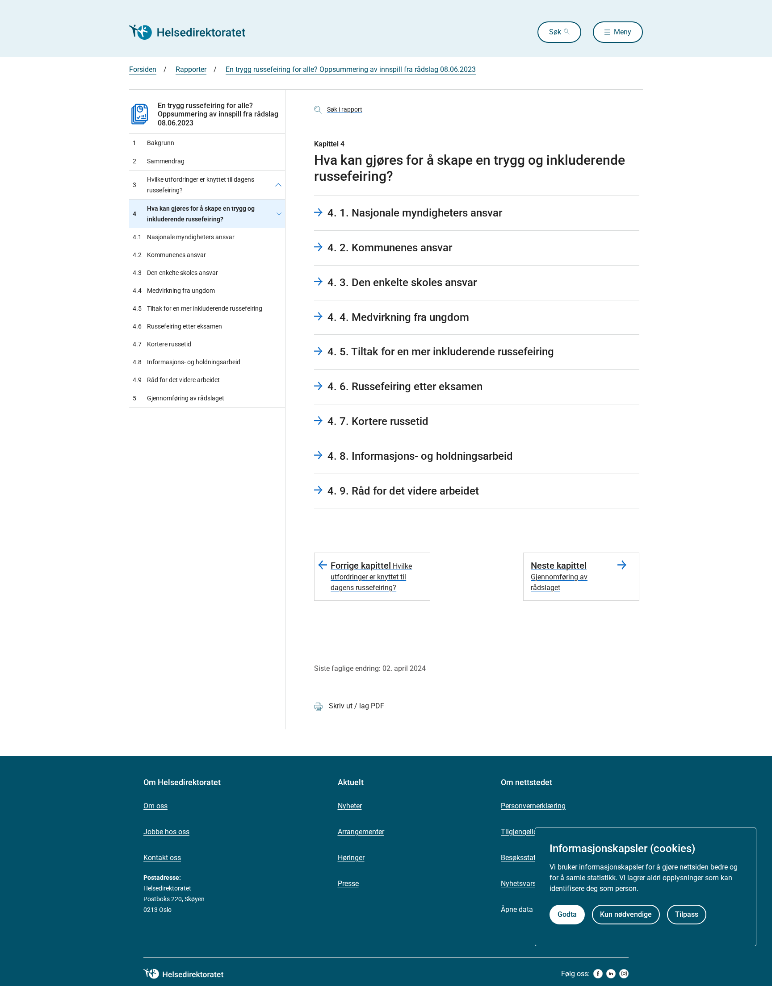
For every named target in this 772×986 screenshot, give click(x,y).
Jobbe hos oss (166, 832)
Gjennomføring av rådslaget (178, 398)
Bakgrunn (153, 142)
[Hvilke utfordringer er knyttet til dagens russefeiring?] (278, 185)
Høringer (351, 857)
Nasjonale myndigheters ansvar (184, 237)
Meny (622, 32)
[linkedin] (611, 973)
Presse (348, 883)
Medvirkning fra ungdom (174, 290)
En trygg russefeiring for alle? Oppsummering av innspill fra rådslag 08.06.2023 (351, 69)
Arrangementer (361, 832)
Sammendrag (159, 161)
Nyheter (350, 806)
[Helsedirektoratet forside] (193, 32)
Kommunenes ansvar (169, 254)
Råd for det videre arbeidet (176, 379)
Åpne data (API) (525, 909)
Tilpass (686, 915)
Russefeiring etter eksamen (177, 326)
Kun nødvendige (626, 915)
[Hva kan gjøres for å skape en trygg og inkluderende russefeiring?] (279, 214)
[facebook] (598, 973)
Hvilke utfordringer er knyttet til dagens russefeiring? (193, 185)
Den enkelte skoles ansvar (175, 272)
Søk (555, 32)
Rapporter (191, 69)
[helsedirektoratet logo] (189, 974)
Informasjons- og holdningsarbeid (186, 362)
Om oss (155, 806)
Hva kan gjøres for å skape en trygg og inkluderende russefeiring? (194, 214)
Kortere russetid (162, 344)
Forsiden (142, 69)
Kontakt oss (162, 857)
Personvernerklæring (533, 806)
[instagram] (624, 973)
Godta (567, 915)
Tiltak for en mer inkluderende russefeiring (197, 308)
